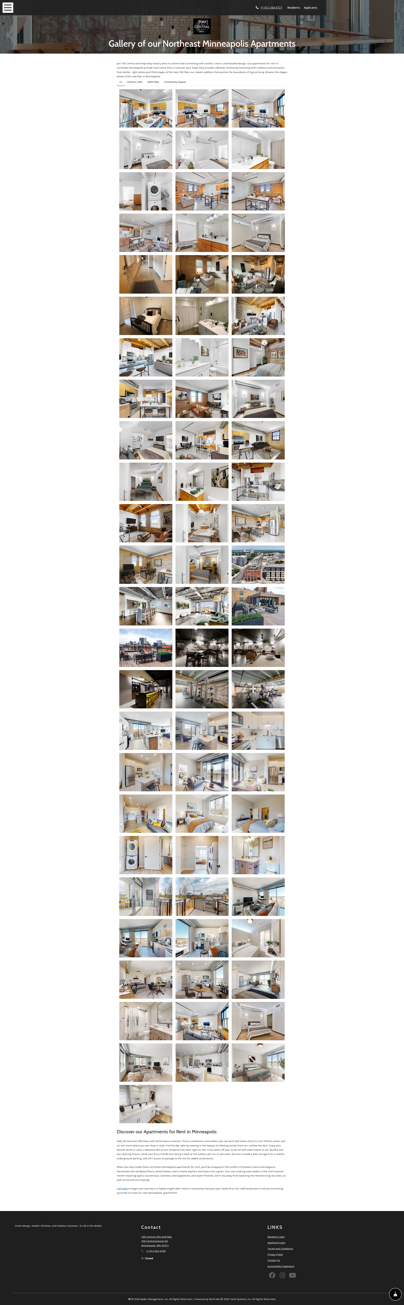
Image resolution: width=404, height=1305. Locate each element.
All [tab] (120, 81)
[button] (145, 108)
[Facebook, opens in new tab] (272, 1275)
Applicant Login (276, 1242)
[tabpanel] (202, 606)
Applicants (311, 7)
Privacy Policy (275, 1254)
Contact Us (273, 1260)
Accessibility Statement (280, 1266)
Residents (294, 7)
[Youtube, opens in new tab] (292, 1275)
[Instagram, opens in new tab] (282, 1275)
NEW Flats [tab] (153, 81)
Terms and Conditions (280, 1248)
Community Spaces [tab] (175, 81)
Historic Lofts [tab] (135, 81)
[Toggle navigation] (8, 8)
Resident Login (276, 1236)
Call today (122, 1188)
